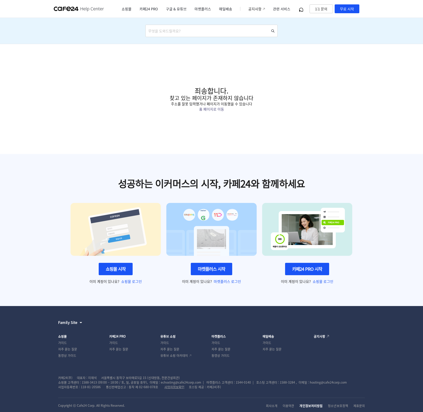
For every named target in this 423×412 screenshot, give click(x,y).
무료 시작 (347, 8)
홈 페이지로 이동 (211, 109)
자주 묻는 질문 (67, 349)
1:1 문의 (321, 8)
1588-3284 (287, 382)
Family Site (68, 322)
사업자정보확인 (174, 387)
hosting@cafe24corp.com (328, 382)
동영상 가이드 (67, 355)
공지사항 (255, 8)
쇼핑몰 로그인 (131, 281)
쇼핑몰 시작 (116, 269)
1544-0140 (243, 382)
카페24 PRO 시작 (307, 269)
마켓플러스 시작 (211, 269)
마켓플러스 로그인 (227, 281)
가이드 (62, 342)
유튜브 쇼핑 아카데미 (174, 355)
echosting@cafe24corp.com (181, 382)
